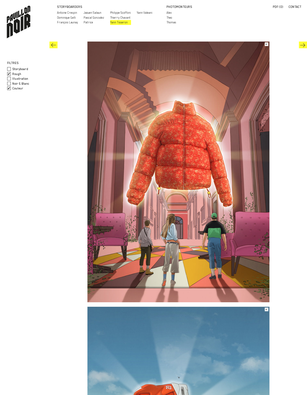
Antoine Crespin (67, 12)
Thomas (171, 22)
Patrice (88, 22)
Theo (169, 17)
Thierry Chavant (120, 17)
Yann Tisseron (119, 22)
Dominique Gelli (66, 17)
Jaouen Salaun (92, 12)
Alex (169, 12)
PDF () (278, 7)
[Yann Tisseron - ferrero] (303, 45)
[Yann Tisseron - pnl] (53, 45)
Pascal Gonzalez (94, 17)
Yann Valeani (144, 12)
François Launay (67, 22)
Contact (295, 7)
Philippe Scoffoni (120, 12)
